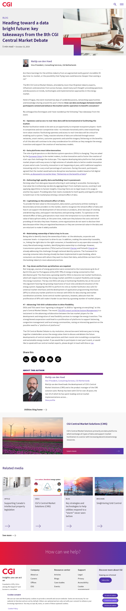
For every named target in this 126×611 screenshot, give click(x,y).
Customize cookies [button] (110, 600)
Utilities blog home (33, 409)
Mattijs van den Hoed (41, 61)
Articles (57, 574)
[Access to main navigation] (121, 4)
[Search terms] (115, 4)
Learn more (86, 451)
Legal (80, 574)
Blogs (56, 578)
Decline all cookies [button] (110, 605)
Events (57, 586)
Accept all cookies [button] (110, 595)
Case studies (59, 582)
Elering (74, 248)
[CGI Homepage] (7, 4)
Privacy (81, 578)
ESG (32, 586)
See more (7, 535)
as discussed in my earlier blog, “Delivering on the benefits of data (58, 174)
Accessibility (83, 582)
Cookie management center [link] (83, 589)
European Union (35, 156)
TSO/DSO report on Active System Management (78, 310)
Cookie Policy (13, 608)
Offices (33, 582)
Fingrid (91, 248)
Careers (34, 578)
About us (34, 574)
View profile (50, 400)
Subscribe (105, 580)
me (92, 343)
